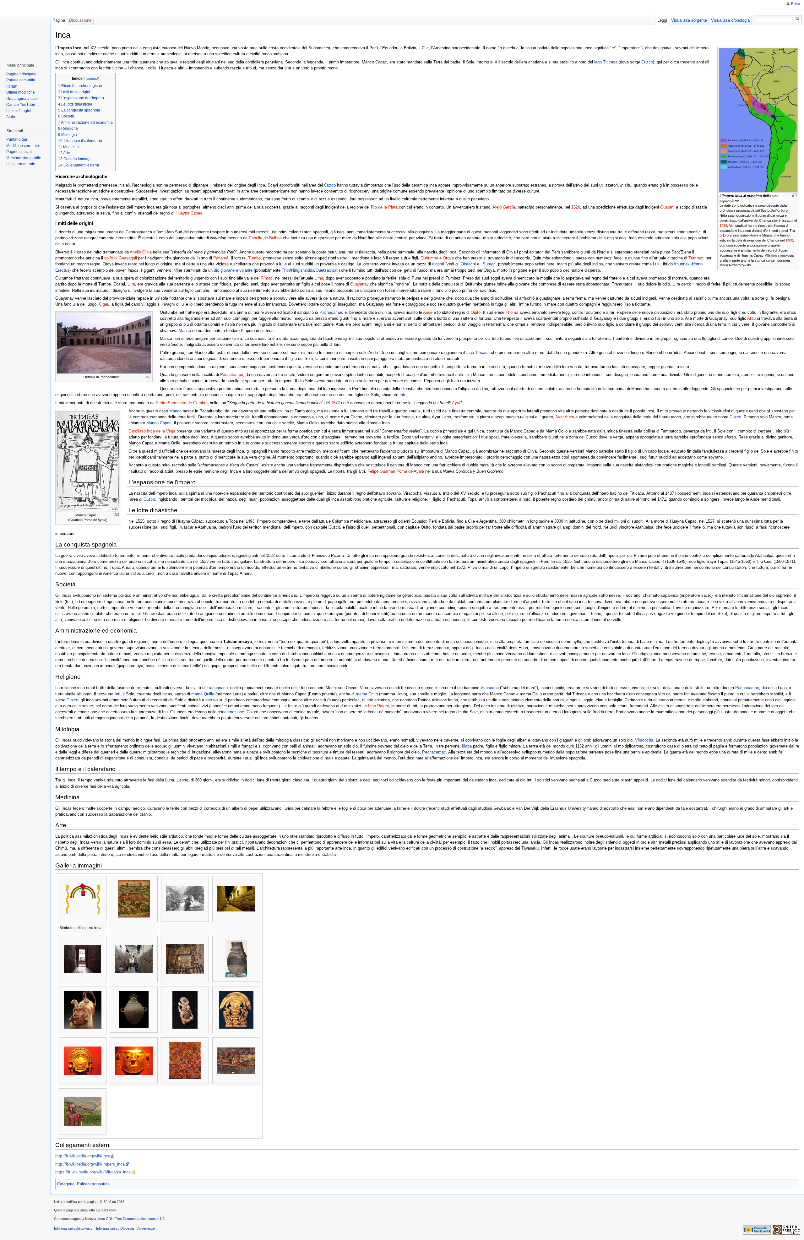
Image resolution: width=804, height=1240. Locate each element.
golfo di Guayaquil (120, 258)
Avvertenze (146, 1228)
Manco (185, 330)
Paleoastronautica (93, 1184)
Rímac (267, 278)
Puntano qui (16, 139)
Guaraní (667, 207)
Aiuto (10, 117)
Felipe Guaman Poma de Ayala (395, 471)
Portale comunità (20, 80)
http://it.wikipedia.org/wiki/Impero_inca (90, 1164)
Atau (751, 318)
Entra (795, 4)
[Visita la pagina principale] (25, 28)
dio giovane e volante (233, 270)
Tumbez (695, 258)
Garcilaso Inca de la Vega (151, 431)
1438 (723, 225)
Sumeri (489, 264)
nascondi (91, 78)
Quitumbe (429, 258)
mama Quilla (202, 694)
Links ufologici (18, 111)
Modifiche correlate (22, 146)
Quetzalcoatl (327, 270)
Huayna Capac (189, 213)
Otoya (448, 258)
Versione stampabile (23, 158)
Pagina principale (21, 74)
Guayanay (359, 284)
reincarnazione (231, 712)
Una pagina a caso (22, 98)
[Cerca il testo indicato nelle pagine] (797, 18)
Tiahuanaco (217, 687)
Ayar (456, 402)
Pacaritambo (231, 374)
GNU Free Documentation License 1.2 (135, 1219)
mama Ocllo (367, 694)
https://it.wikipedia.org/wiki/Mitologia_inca (93, 1172)
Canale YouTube (20, 104)
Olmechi (468, 264)
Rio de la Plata (384, 207)
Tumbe (254, 258)
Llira (131, 284)
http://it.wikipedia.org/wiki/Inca (82, 1156)
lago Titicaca (605, 62)
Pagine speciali (19, 152)
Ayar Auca (564, 417)
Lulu (656, 264)
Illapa (467, 746)
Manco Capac (158, 423)
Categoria (65, 1184)
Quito (476, 312)
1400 (789, 240)
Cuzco (647, 62)
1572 (335, 402)
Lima (318, 278)
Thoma (512, 312)
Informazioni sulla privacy (73, 1228)
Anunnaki (682, 264)
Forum (11, 86)
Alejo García (503, 207)
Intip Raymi (378, 706)
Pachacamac (331, 312)
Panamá (220, 258)
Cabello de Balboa (265, 238)
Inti (402, 394)
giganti (438, 264)
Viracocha (490, 687)
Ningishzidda (302, 270)
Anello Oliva (141, 252)
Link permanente (20, 164)
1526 (575, 207)
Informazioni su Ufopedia (115, 1228)
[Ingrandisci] (794, 195)
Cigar (103, 304)
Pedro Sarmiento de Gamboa (182, 402)
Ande (427, 312)
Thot (286, 270)
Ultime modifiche (20, 92)
